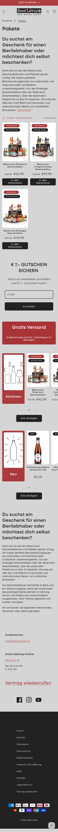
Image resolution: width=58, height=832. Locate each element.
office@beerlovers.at (17, 641)
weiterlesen (24, 110)
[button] (3, 11)
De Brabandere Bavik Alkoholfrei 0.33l (38, 469)
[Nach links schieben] (22, 410)
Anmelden (29, 306)
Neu (13, 474)
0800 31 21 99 (12, 660)
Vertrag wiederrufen (28, 683)
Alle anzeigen (29, 418)
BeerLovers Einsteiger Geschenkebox (15, 232)
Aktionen (13, 396)
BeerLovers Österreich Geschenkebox (15, 166)
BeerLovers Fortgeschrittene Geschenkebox (43, 167)
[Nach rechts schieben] (35, 410)
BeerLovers (33, 820)
